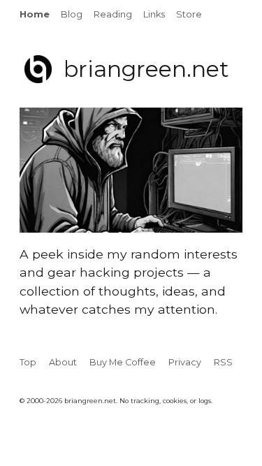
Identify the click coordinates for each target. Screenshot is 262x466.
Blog (71, 14)
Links (154, 14)
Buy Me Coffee (122, 362)
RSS (223, 362)
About (63, 362)
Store (189, 14)
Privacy (184, 362)
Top (28, 362)
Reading (113, 14)
